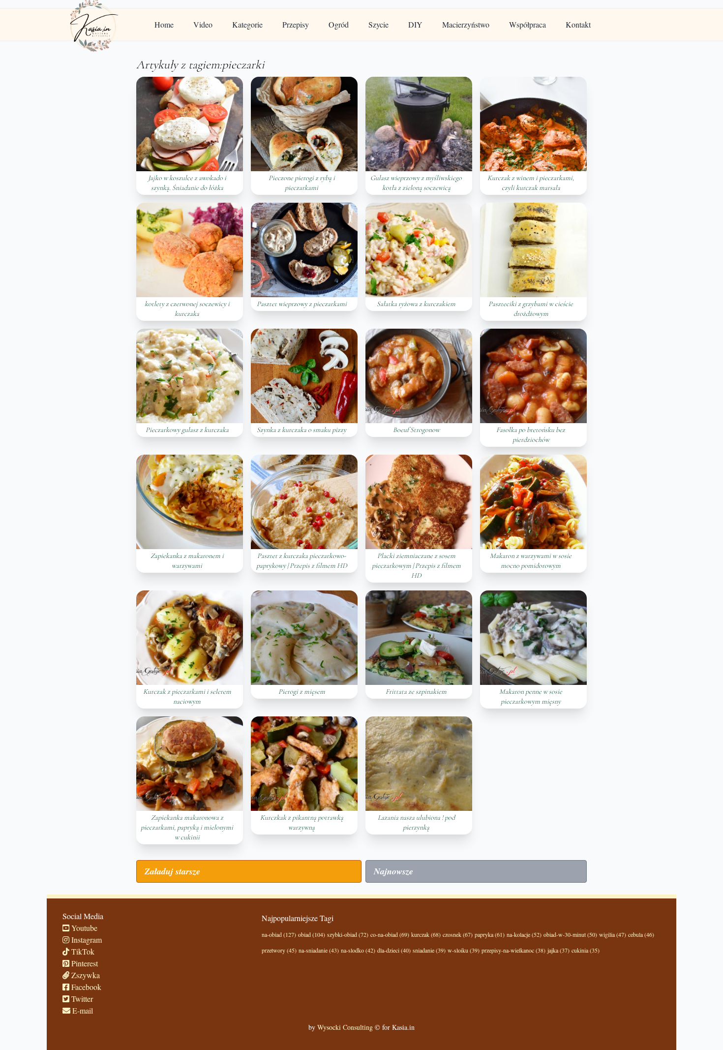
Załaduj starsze (172, 871)
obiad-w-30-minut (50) (570, 934)
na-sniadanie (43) (319, 950)
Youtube (83, 928)
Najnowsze (393, 871)
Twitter (81, 998)
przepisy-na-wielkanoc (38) (513, 950)
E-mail (81, 1010)
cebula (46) (641, 934)
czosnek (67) (458, 934)
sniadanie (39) (429, 950)
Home (164, 24)
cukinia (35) (586, 950)
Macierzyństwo (465, 24)
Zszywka (84, 975)
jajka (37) (558, 950)
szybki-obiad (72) (347, 934)
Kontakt (578, 24)
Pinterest (83, 963)
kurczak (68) (426, 934)
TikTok (81, 951)
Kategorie (247, 24)
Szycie (378, 24)
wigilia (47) (612, 934)
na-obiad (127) (279, 934)
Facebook (85, 987)
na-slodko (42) (358, 950)
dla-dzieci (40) (394, 950)
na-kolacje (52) (524, 934)
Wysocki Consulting (345, 1027)
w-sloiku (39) (464, 950)
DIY (415, 24)
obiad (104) (311, 934)
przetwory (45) (279, 950)
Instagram (85, 939)
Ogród (339, 24)
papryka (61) (490, 934)
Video (202, 24)
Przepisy (295, 24)
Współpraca (527, 24)
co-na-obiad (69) (389, 934)
